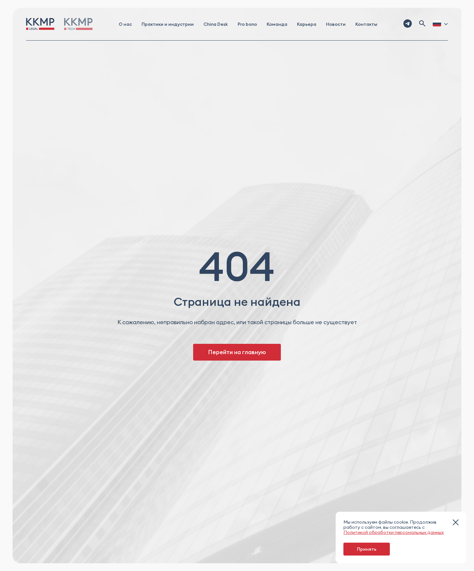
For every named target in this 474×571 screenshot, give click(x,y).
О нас (125, 24)
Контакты (366, 24)
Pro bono (247, 24)
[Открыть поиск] (422, 24)
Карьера (306, 24)
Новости (336, 24)
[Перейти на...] (78, 24)
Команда (277, 24)
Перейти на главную (237, 352)
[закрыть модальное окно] (456, 522)
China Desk (215, 24)
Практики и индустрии (168, 24)
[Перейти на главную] (40, 24)
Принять (366, 549)
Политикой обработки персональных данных (393, 532)
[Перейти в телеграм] (407, 24)
